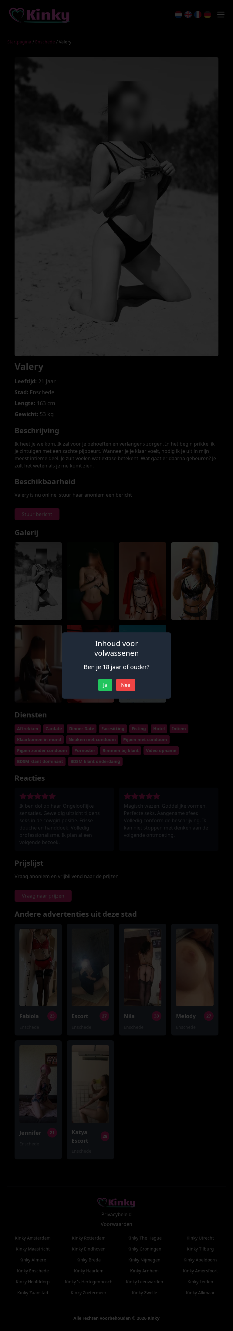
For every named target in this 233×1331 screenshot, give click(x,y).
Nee (125, 685)
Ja (105, 685)
